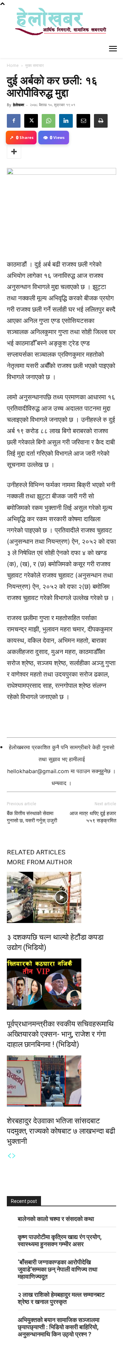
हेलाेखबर (18, 104)
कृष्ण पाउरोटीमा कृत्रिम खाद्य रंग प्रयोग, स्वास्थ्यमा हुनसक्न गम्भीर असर (60, 1240)
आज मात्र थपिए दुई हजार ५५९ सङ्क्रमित (93, 817)
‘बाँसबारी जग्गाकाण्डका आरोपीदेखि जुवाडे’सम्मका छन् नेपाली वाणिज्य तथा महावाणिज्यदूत (57, 1269)
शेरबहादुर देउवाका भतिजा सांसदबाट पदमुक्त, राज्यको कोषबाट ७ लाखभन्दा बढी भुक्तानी (61, 1131)
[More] (14, 152)
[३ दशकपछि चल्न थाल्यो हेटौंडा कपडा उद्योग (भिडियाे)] (61, 897)
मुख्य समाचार (34, 65)
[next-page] (14, 1156)
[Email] (83, 120)
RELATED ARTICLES (36, 852)
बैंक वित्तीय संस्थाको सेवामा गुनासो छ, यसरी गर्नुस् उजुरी (32, 817)
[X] (31, 120)
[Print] (101, 120)
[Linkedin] (66, 120)
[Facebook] (13, 120)
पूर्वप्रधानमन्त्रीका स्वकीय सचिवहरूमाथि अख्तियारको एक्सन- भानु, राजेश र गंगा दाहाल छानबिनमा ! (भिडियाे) (60, 1034)
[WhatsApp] (48, 120)
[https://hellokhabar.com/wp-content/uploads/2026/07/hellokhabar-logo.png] (58, 24)
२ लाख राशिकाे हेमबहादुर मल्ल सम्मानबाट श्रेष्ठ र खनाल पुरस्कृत (61, 1298)
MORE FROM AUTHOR (39, 862)
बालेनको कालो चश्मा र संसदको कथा (56, 1218)
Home (13, 65)
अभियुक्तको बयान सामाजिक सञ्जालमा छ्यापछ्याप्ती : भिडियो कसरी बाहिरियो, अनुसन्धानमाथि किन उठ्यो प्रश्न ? (58, 1327)
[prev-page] (9, 1156)
